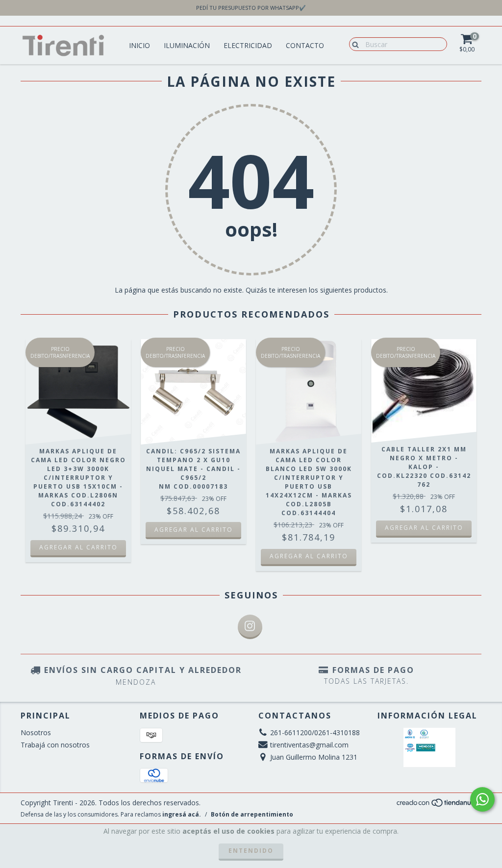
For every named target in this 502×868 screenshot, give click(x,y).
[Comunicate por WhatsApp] (482, 799)
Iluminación (187, 45)
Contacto (305, 45)
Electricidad (248, 45)
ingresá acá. (181, 814)
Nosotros (36, 732)
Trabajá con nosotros (55, 744)
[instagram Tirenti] (250, 627)
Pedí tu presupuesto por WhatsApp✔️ (251, 7)
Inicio (139, 45)
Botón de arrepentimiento (252, 814)
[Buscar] (353, 44)
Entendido (251, 850)
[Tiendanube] (438, 805)
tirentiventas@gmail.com (309, 744)
